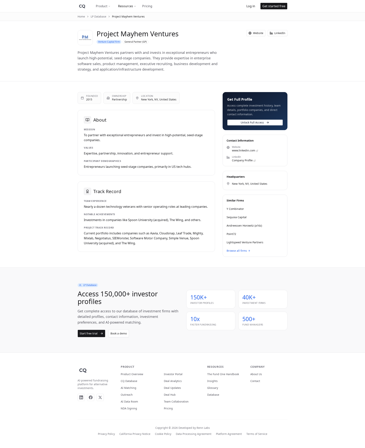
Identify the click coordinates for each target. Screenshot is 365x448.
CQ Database (129, 381)
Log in (250, 6)
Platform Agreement (229, 434)
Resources (125, 6)
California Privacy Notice (134, 434)
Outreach (127, 394)
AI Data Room (129, 401)
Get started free (273, 6)
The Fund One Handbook (223, 374)
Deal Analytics (173, 381)
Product (101, 6)
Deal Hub (170, 394)
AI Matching (128, 388)
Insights (212, 381)
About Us (256, 374)
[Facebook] (90, 397)
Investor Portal (173, 374)
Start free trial (89, 333)
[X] (100, 397)
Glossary (212, 388)
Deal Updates (172, 388)
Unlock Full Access (252, 122)
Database (213, 394)
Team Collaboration (176, 401)
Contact (255, 381)
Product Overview (132, 374)
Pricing (147, 6)
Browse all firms (237, 250)
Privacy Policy (106, 434)
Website (258, 33)
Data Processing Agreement (193, 434)
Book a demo (118, 333)
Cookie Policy (163, 434)
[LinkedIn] (81, 397)
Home (81, 16)
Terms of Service (256, 434)
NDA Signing (129, 408)
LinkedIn (279, 33)
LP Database (98, 16)
